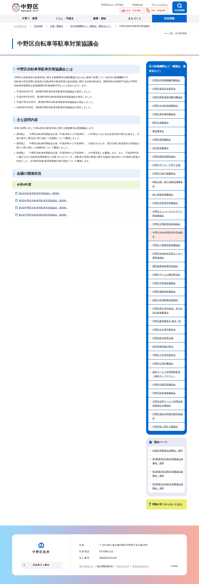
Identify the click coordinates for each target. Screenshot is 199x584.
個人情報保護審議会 (162, 194)
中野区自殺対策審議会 (164, 384)
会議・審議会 (56, 26)
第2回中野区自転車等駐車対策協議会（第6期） (43, 208)
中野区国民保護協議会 (164, 156)
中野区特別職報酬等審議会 (166, 80)
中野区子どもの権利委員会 (166, 274)
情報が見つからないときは (167, 504)
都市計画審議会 (160, 122)
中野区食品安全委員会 (164, 89)
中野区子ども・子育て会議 (166, 165)
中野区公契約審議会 (162, 363)
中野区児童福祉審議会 (164, 283)
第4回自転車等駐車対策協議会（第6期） (40, 193)
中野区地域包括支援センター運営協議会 (167, 255)
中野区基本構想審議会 (164, 114)
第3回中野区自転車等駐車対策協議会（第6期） (43, 200)
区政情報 (38, 26)
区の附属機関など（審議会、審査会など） (91, 26)
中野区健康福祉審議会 (164, 291)
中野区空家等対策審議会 (165, 203)
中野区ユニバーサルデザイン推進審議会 (167, 213)
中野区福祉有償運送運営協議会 (167, 416)
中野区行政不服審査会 (164, 173)
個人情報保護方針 (105, 566)
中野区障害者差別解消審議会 (167, 97)
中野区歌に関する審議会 (165, 426)
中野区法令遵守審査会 (164, 329)
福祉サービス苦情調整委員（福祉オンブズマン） (166, 374)
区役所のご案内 (41, 565)
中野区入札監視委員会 (164, 355)
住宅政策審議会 (160, 148)
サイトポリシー (86, 566)
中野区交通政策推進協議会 (166, 224)
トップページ (20, 26)
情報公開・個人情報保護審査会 (167, 184)
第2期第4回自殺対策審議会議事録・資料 (167, 473)
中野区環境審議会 (161, 139)
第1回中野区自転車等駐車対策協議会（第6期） (43, 215)
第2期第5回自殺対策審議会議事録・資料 (167, 461)
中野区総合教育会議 (162, 338)
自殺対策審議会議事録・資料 (167, 450)
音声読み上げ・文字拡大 (112, 4)
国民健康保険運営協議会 (165, 266)
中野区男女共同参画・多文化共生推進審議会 (167, 310)
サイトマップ (123, 566)
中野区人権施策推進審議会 (166, 245)
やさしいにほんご (160, 4)
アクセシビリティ (140, 566)
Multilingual (137, 4)
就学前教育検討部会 (162, 346)
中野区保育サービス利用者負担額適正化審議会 (167, 403)
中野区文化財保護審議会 (165, 105)
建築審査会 (158, 131)
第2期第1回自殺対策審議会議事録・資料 (167, 486)
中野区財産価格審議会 (164, 393)
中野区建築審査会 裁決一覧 (166, 321)
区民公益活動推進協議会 (165, 300)
